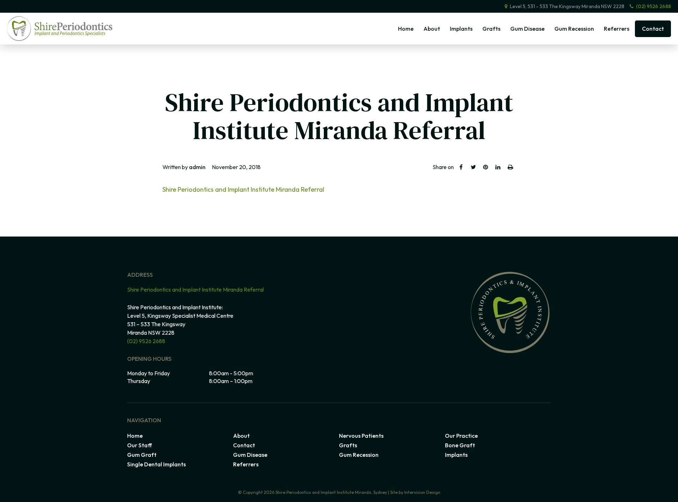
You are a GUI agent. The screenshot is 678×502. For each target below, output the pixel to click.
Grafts (491, 28)
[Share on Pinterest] (485, 167)
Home (406, 28)
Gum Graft (141, 454)
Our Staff (139, 445)
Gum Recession (574, 28)
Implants (461, 28)
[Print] (510, 167)
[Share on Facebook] (461, 167)
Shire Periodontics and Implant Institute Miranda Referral (243, 189)
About (431, 28)
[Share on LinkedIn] (498, 167)
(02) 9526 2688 (653, 6)
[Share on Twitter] (473, 167)
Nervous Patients (361, 435)
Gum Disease (527, 28)
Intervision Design (422, 492)
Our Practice (461, 435)
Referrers (616, 28)
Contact (653, 28)
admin (197, 167)
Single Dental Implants (156, 464)
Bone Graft (460, 445)
